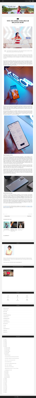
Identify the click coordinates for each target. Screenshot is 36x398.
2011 (5, 388)
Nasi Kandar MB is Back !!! (8, 361)
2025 (5, 340)
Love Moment (5, 320)
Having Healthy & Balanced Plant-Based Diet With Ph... (12, 356)
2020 (5, 346)
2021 (5, 345)
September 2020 (7, 351)
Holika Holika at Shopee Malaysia (9, 366)
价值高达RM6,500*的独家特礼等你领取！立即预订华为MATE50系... (14, 230)
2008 (5, 392)
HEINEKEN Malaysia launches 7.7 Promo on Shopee (11, 368)
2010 (5, 389)
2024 (5, 341)
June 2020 (6, 371)
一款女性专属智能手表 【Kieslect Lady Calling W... (6, 230)
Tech (4, 325)
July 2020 (6, 353)
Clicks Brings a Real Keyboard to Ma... (20, 229)
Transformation (5, 328)
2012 (5, 387)
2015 (5, 383)
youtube (27, 300)
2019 (5, 378)
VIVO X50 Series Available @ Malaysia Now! (10, 363)
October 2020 (7, 350)
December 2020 (7, 347)
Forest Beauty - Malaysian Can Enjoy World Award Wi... (12, 358)
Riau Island (5, 323)
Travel (4, 330)
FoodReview (5, 316)
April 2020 (6, 373)
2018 (5, 379)
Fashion (4, 313)
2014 (5, 384)
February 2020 (7, 376)
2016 (5, 382)
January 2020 (6, 377)
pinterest (17, 300)
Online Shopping (5, 321)
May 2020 (6, 372)
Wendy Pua (16, 24)
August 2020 (6, 352)
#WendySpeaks (5, 308)
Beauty (4, 311)
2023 (5, 342)
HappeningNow (5, 318)
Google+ (8, 300)
